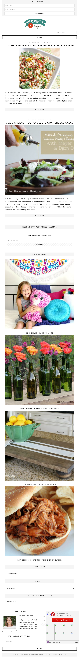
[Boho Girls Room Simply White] (39, 294)
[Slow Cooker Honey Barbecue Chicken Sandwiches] (39, 521)
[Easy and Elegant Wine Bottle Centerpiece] (39, 370)
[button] (39, 37)
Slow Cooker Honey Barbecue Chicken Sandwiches (39, 560)
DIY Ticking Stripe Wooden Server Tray (39, 484)
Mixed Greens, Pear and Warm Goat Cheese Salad (39, 123)
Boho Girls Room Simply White (39, 333)
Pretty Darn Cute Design (56, 654)
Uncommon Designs (39, 23)
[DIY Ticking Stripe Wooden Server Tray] (39, 446)
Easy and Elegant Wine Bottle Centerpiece (39, 408)
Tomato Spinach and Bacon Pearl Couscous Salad (39, 45)
